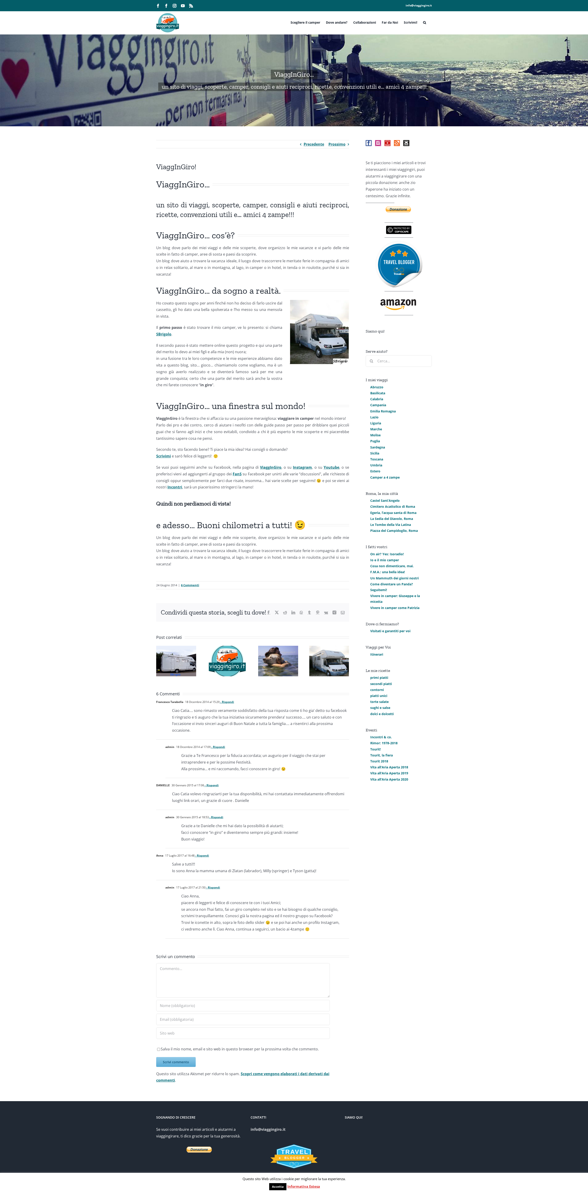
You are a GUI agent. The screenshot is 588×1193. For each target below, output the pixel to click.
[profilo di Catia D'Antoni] (398, 243)
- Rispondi (227, 702)
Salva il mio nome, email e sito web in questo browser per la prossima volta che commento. (240, 1049)
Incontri (174, 487)
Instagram (302, 467)
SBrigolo (163, 334)
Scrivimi (163, 456)
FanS (237, 474)
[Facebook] (369, 143)
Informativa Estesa (303, 1186)
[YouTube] (387, 143)
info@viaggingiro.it (419, 5)
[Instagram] (378, 143)
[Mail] (406, 143)
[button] (424, 22)
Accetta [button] (278, 1187)
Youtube (331, 467)
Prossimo (336, 144)
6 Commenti (190, 585)
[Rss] (397, 143)
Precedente (314, 144)
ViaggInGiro (270, 467)
